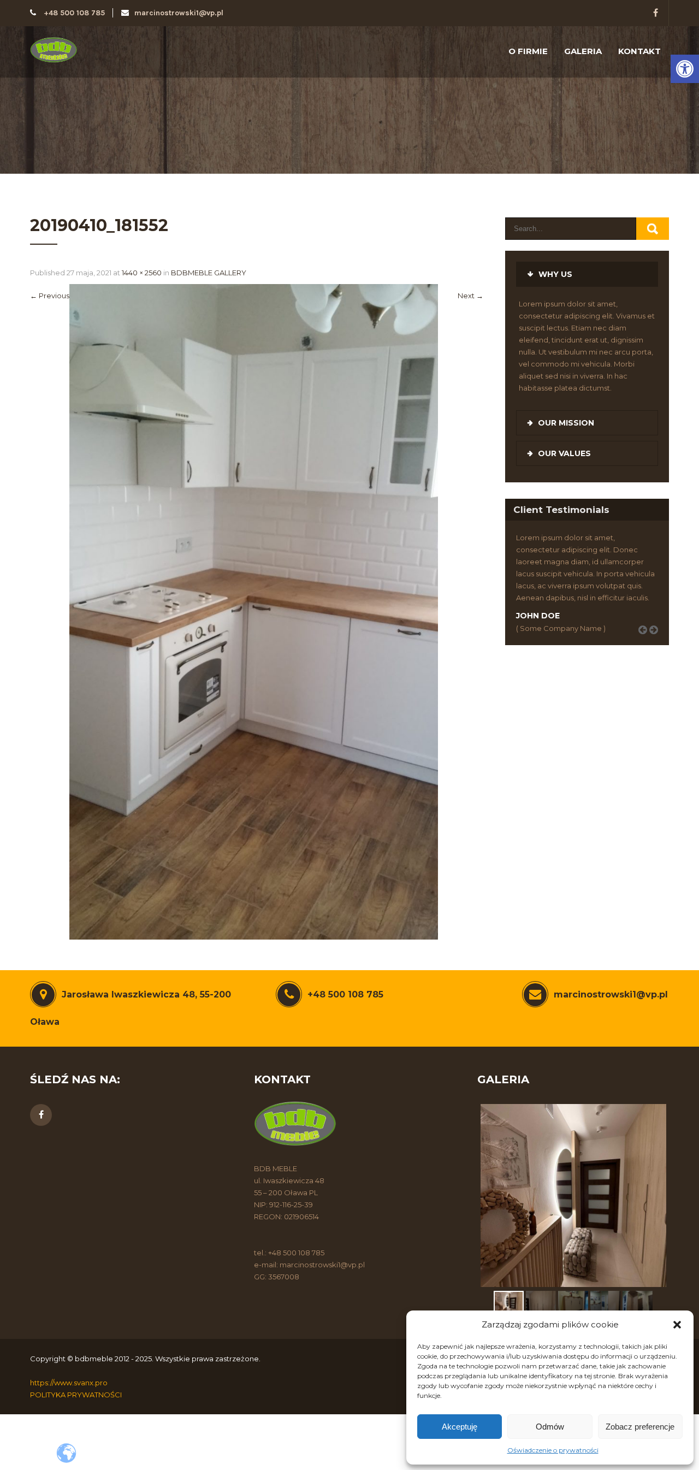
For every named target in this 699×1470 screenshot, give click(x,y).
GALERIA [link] (583, 51)
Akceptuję (459, 1426)
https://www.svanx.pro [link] (69, 1382)
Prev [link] (646, 642)
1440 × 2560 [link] (142, 272)
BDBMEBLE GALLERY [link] (208, 272)
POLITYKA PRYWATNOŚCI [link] (76, 1394)
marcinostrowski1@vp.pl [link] (178, 12)
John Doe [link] (538, 616)
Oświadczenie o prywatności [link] (553, 1450)
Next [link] (470, 295)
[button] (677, 1324)
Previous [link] (49, 295)
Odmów (550, 1426)
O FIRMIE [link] (528, 51)
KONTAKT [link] (639, 51)
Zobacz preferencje (640, 1426)
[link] (685, 69)
